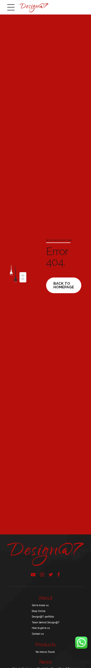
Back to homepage (63, 285)
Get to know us (40, 605)
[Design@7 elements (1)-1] (45, 554)
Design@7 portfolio (43, 616)
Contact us (38, 633)
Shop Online (38, 611)
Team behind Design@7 (45, 622)
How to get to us (41, 628)
